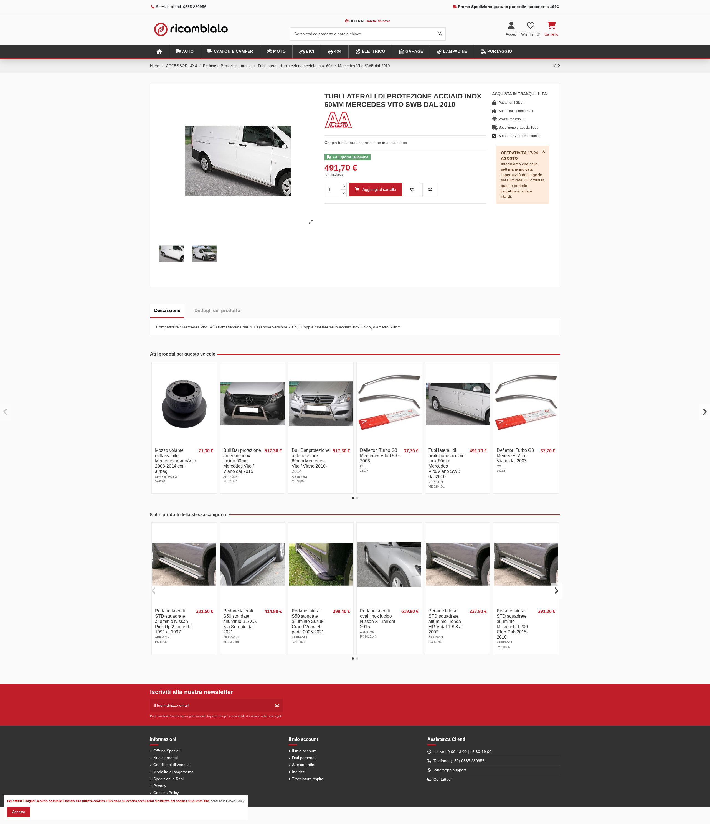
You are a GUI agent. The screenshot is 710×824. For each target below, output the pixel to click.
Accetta (18, 812)
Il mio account (304, 751)
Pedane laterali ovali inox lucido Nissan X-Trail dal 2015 (377, 619)
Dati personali (304, 757)
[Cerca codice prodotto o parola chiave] (440, 33)
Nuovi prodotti (165, 757)
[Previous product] (555, 66)
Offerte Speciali (166, 751)
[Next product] (558, 66)
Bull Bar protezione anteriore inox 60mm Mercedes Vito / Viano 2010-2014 (310, 461)
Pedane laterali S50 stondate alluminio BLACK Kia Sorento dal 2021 (240, 621)
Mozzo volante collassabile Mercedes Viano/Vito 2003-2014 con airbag (175, 461)
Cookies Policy (166, 792)
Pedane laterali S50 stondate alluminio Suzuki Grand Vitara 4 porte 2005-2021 (308, 621)
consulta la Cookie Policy (227, 801)
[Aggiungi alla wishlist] (412, 190)
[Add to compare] (430, 190)
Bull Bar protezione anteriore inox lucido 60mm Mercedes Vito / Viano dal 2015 (242, 461)
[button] (185, 51)
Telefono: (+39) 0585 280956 (459, 761)
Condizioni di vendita (171, 764)
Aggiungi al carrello (379, 189)
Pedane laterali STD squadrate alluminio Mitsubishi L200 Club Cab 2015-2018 (512, 624)
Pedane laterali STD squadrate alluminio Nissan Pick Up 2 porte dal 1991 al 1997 (173, 621)
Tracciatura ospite (307, 779)
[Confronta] (212, 380)
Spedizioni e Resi (168, 779)
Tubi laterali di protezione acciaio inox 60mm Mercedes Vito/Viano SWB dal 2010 (446, 463)
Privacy (159, 786)
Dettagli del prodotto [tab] (217, 310)
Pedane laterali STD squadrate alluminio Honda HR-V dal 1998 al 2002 (445, 621)
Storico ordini (303, 764)
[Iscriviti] (277, 705)
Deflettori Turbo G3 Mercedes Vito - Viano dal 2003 (515, 455)
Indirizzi (298, 772)
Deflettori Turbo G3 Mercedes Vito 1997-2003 (380, 455)
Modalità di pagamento (173, 772)
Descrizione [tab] (167, 310)
